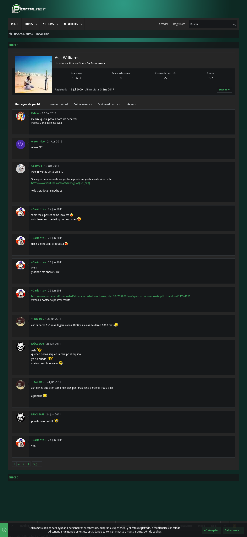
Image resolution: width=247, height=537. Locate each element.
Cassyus (36, 165)
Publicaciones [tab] (83, 104)
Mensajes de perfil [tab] (27, 104)
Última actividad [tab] (57, 104)
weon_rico (38, 141)
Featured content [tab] (109, 104)
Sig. (35, 464)
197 (210, 78)
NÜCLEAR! (37, 343)
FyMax (35, 113)
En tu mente (98, 63)
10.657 (76, 78)
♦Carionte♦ (38, 209)
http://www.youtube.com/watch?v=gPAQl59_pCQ (60, 183)
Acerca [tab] (131, 104)
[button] (36, 24)
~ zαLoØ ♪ (37, 318)
